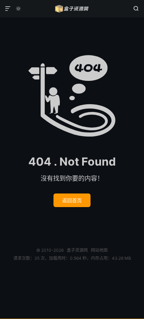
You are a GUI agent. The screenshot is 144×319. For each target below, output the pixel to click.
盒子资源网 (72, 9)
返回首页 (72, 200)
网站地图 (99, 250)
